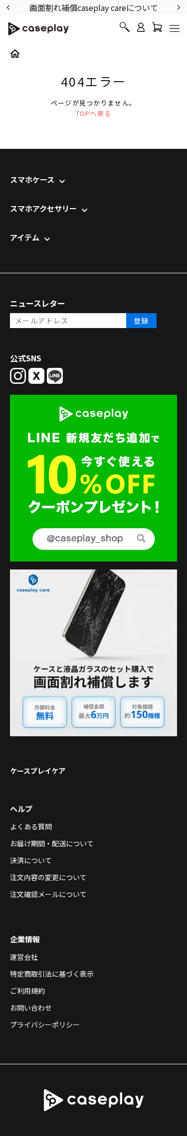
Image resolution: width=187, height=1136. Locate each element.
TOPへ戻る (94, 113)
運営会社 (24, 957)
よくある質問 (31, 826)
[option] (93, 6)
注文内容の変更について (48, 877)
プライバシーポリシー (45, 1024)
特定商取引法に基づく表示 (52, 974)
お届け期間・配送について (52, 843)
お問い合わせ (31, 1008)
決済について (31, 860)
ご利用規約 (27, 991)
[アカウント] (141, 31)
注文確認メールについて (48, 894)
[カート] (157, 29)
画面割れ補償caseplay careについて (93, 7)
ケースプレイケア (37, 771)
